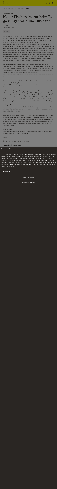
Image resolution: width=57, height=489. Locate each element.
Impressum (10, 166)
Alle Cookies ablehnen (29, 177)
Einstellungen (6, 171)
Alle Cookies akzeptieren (28, 182)
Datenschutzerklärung (45, 164)
